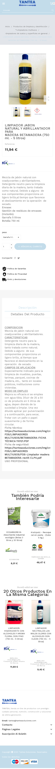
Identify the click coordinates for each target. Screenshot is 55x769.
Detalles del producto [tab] (27, 314)
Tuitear (19, 258)
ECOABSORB (14, 559)
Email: (5, 721)
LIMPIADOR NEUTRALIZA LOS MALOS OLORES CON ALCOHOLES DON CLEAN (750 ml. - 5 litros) (41, 635)
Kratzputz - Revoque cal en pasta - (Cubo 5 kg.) (41, 535)
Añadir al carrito (31, 246)
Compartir (15, 258)
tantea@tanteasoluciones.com (22, 721)
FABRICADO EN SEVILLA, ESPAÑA (41, 557)
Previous (1, 79)
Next (53, 79)
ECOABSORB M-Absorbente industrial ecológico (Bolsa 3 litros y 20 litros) (14, 536)
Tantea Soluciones (27, 752)
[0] (51, 3)
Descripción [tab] (27, 307)
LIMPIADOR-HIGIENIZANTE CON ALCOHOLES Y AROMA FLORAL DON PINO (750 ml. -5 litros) (14, 633)
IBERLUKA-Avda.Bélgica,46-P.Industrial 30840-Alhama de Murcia (14, 660)
